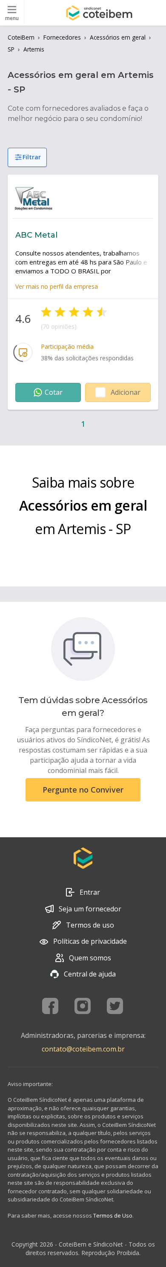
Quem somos (90, 957)
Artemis (33, 49)
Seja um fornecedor (90, 909)
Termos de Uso (112, 1215)
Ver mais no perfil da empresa (56, 286)
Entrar (90, 892)
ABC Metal (36, 235)
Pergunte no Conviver (83, 789)
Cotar (54, 392)
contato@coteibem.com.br (83, 1049)
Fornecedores (62, 37)
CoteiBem (21, 37)
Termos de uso (90, 925)
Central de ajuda (90, 974)
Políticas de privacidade (90, 941)
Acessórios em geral (118, 37)
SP (11, 49)
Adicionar (125, 392)
